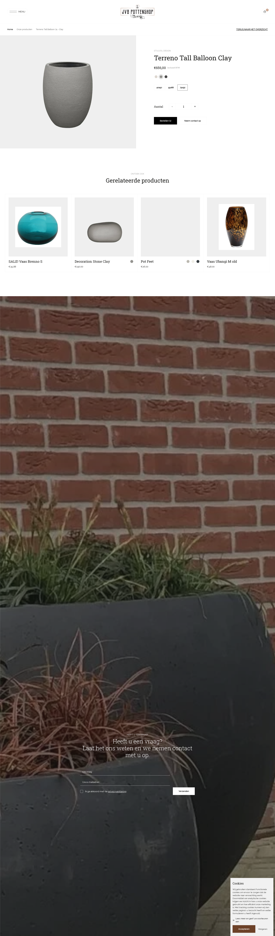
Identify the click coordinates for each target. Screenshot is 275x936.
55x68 (171, 87)
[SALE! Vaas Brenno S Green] (65, 261)
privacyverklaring (117, 791)
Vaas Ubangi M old (222, 261)
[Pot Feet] (170, 227)
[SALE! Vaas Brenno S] (38, 227)
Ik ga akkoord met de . (106, 791)
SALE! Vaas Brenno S (25, 261)
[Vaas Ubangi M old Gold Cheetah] (264, 261)
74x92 (182, 87)
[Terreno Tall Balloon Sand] (156, 77)
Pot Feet (147, 261)
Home (10, 29)
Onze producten (24, 29)
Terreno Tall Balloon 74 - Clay (49, 29)
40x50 (159, 87)
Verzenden (184, 791)
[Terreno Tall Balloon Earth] (166, 77)
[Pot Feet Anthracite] (198, 261)
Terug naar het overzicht (252, 29)
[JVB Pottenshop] (137, 11)
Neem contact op (192, 121)
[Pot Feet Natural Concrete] (188, 261)
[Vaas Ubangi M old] (236, 227)
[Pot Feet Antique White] (193, 261)
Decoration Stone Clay (92, 261)
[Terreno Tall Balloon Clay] (161, 77)
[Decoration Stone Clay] (104, 227)
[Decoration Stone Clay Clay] (132, 261)
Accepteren (243, 929)
